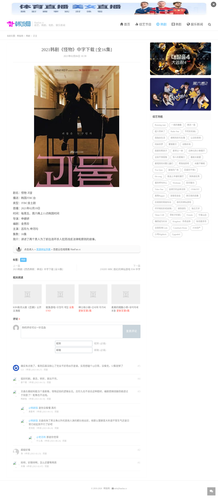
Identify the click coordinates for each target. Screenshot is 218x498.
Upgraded (176, 234)
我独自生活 (160, 138)
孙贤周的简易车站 (163, 202)
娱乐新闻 (196, 24)
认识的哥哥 (196, 138)
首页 (126, 24)
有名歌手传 (201, 221)
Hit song (158, 176)
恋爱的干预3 (189, 170)
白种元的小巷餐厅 (197, 151)
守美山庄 (202, 215)
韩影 (178, 24)
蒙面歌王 (173, 144)
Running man (160, 125)
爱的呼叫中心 (161, 183)
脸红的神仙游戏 (184, 202)
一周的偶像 (176, 125)
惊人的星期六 (179, 157)
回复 (46, 370)
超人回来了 (160, 131)
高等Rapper (160, 196)
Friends (190, 215)
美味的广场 (173, 170)
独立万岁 (196, 208)
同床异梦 (159, 144)
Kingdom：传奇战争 (182, 221)
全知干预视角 (161, 157)
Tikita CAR (159, 215)
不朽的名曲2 (190, 131)
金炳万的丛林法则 (177, 189)
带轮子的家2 (175, 215)
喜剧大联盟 (196, 157)
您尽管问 (190, 183)
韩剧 (163, 24)
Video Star (159, 189)
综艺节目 (144, 24)
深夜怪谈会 (175, 196)
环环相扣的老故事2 (163, 208)
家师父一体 (178, 151)
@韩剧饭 (33, 408)
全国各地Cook (161, 228)
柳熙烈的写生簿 (178, 138)
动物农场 (186, 144)
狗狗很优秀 (194, 176)
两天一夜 (191, 125)
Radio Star (175, 131)
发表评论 (131, 331)
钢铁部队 (182, 208)
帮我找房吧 (184, 163)
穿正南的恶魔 (192, 196)
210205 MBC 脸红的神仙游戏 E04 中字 (120, 269)
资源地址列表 (43, 249)
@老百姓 (41, 437)
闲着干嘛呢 (200, 163)
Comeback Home (180, 228)
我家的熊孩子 (161, 151)
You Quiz (159, 170)
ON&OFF (195, 189)
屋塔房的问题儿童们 (164, 163)
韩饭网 (18, 24)
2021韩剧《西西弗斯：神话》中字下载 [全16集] (38, 269)
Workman (177, 183)
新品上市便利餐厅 (175, 176)
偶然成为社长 (161, 221)
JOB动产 (196, 228)
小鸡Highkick (160, 234)
